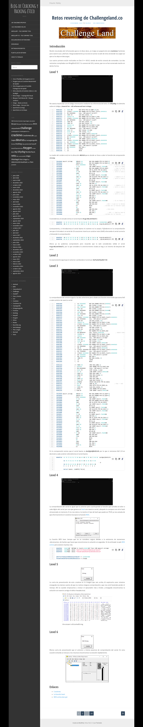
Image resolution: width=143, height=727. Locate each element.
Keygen (27, 147)
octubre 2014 (17, 269)
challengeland (15, 131)
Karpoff (15, 315)
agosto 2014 (17, 273)
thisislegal (15, 159)
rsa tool (20, 156)
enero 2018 (16, 223)
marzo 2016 (16, 245)
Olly (15, 152)
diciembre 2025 (18, 183)
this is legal (23, 159)
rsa (17, 156)
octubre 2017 (17, 228)
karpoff (34, 144)
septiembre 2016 (18, 240)
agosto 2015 (17, 257)
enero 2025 (16, 187)
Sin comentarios (98, 23)
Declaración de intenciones (20, 40)
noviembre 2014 (18, 266)
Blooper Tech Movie (22, 124)
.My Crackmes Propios (18, 22)
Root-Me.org (17, 325)
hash (83, 509)
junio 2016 (16, 242)
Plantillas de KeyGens (18, 53)
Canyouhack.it (17, 289)
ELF (26, 140)
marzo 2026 (16, 180)
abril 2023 (16, 202)
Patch (33, 152)
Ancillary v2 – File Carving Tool (22, 35)
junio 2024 (16, 195)
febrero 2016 (17, 247)
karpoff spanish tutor (17, 148)
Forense (15, 310)
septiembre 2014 (18, 271)
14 (91, 713)
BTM (14, 287)
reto (13, 155)
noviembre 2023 (18, 197)
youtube (13, 164)
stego (28, 156)
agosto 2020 (17, 211)
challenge (26, 128)
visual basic (24, 162)
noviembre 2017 (18, 226)
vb (28, 159)
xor (29, 162)
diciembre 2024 (18, 190)
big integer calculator (29, 121)
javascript (28, 144)
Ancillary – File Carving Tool (21, 31)
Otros (15, 320)
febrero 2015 (17, 264)
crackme (16, 135)
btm (35, 123)
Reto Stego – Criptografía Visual (23, 96)
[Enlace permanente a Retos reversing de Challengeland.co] (87, 33)
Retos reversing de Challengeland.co (87, 17)
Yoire (31, 162)
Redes (15, 322)
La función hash (59, 694)
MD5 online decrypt (61, 697)
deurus (20, 140)
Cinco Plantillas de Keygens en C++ (24, 79)
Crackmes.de (28, 135)
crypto (35, 135)
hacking (19, 144)
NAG (12, 152)
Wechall (15, 332)
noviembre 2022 (18, 206)
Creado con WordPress (78, 723)
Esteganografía (18, 308)
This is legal (16, 330)
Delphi (13, 140)
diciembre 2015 (18, 249)
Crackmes (57, 691)
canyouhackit (15, 128)
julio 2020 (16, 214)
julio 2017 (16, 230)
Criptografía (16, 306)
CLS (14, 299)
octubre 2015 (17, 254)
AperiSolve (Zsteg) (19, 108)
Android (16, 121)
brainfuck (30, 124)
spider (24, 156)
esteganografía (32, 140)
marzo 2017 (16, 235)
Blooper (14, 124)
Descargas (15, 44)
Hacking (15, 313)
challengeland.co (24, 131)
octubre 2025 (17, 185)
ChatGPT (15, 294)
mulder (34, 148)
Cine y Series (17, 296)
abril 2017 (16, 233)
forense (13, 144)
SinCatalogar (17, 327)
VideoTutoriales (17, 57)
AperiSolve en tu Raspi (20, 110)
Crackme (15, 301)
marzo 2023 (16, 204)
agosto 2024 (17, 192)
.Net (12, 121)
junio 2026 (16, 175)
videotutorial (15, 162)
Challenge (16, 291)
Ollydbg (21, 151)
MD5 (87, 515)
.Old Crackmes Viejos (18, 27)
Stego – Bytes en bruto (20, 103)
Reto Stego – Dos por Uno (21, 105)
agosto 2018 (17, 221)
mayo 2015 (16, 259)
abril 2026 (16, 178)
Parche (28, 152)
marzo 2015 (16, 261)
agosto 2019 (17, 216)
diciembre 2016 (18, 238)
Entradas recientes (18, 48)
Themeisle (99, 723)
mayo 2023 (16, 199)
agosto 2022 (17, 209)
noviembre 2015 (18, 252)
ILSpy (23, 144)
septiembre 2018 (18, 218)
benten (21, 121)
